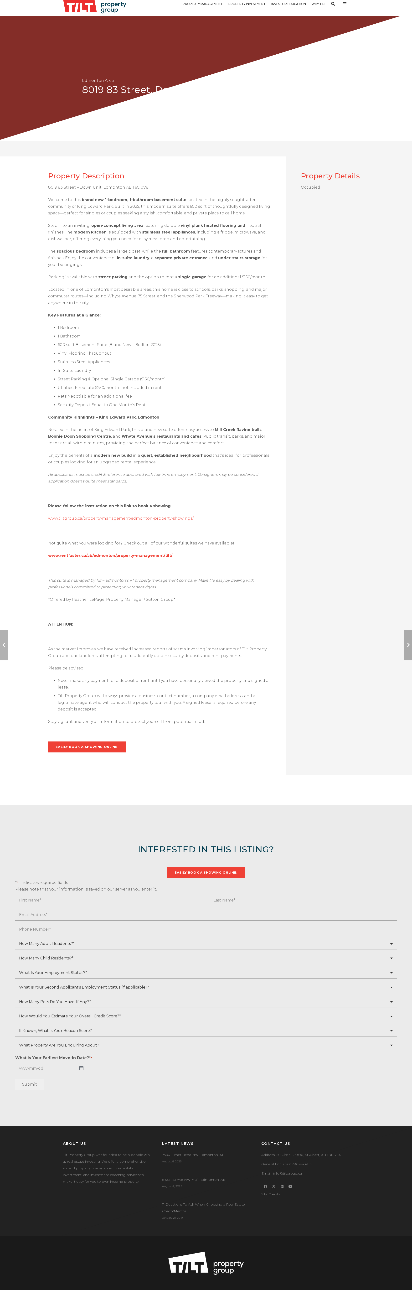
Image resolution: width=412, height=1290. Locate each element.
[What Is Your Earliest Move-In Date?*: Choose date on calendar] (81, 1068)
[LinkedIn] (282, 1186)
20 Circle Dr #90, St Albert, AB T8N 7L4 (308, 1155)
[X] (274, 1186)
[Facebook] (265, 1186)
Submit (29, 1084)
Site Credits (270, 1194)
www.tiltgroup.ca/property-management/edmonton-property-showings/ (121, 518)
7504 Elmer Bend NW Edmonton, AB (193, 1155)
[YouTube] (290, 1186)
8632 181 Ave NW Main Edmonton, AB (194, 1179)
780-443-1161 (302, 1164)
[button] (225, 3)
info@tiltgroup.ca (287, 1173)
